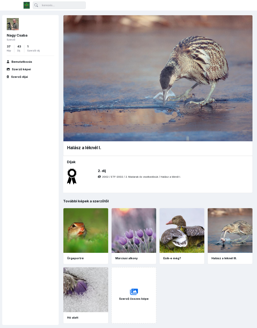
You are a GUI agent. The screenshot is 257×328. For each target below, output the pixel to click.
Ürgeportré (75, 258)
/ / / (141, 176)
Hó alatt (72, 317)
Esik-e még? (172, 258)
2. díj (102, 171)
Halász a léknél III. (224, 258)
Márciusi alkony (126, 258)
